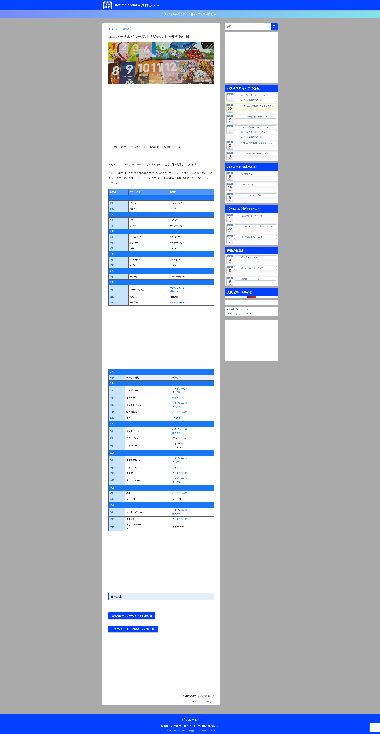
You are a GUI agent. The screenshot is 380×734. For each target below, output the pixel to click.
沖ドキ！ (174, 209)
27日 (112, 209)
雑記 (211, 696)
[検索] (274, 26)
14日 (112, 302)
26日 (112, 412)
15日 (112, 265)
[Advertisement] (161, 115)
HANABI (176, 418)
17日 (112, 405)
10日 (112, 499)
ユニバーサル (207, 701)
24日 (112, 377)
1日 (111, 237)
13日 (112, 467)
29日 (112, 418)
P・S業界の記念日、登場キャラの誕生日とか (190, 14)
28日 (112, 526)
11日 (112, 297)
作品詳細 (203, 696)
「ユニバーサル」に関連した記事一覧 (133, 629)
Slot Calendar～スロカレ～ (136, 5)
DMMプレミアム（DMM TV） (239, 314)
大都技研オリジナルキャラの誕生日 (132, 615)
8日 (111, 438)
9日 (111, 248)
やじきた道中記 (177, 302)
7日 (111, 289)
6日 (111, 203)
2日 (111, 220)
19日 (112, 276)
